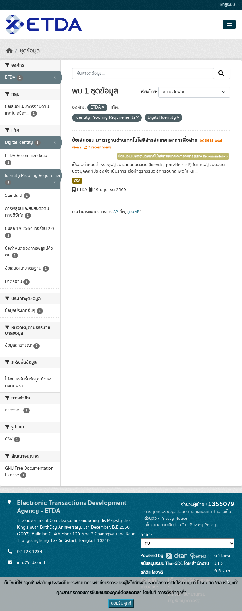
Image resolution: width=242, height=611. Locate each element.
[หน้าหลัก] (9, 51)
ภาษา (146, 535)
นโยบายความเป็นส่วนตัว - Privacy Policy (180, 525)
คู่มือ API (133, 211)
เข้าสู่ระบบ (227, 5)
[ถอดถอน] (103, 107)
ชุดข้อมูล (30, 51)
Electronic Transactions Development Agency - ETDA (72, 507)
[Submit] (221, 73)
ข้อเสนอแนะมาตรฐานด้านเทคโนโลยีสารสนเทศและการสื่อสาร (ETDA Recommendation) (173, 156)
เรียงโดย (148, 92)
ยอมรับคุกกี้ (121, 603)
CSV (77, 180)
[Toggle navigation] (229, 24)
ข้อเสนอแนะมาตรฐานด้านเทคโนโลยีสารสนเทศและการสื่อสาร (135, 140)
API (116, 211)
